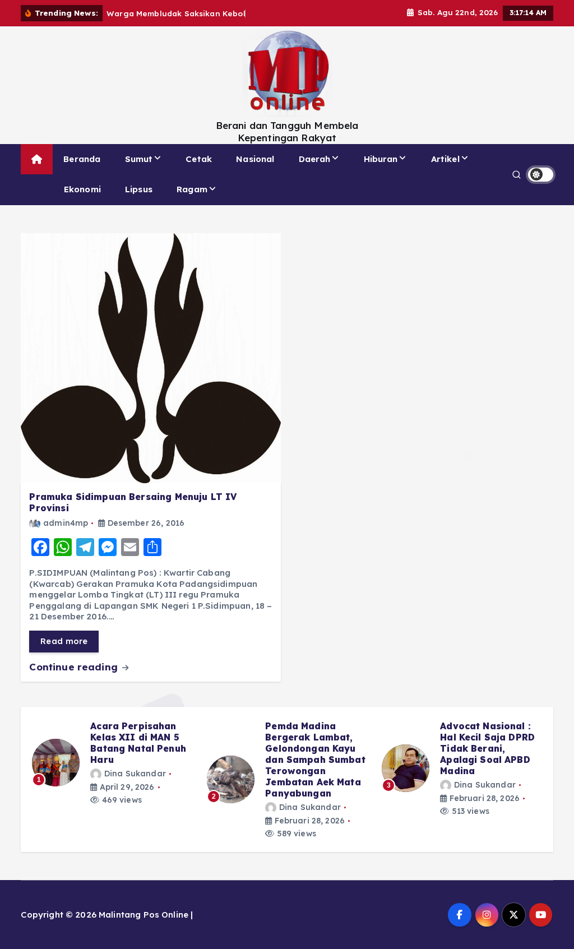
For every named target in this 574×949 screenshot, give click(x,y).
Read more (64, 641)
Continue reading (75, 667)
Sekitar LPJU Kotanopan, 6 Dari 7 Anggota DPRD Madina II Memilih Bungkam (187, 748)
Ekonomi (82, 189)
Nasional (255, 159)
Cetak (199, 159)
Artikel (445, 159)
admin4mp (65, 523)
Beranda (81, 159)
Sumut (139, 159)
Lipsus (138, 189)
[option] (162, 768)
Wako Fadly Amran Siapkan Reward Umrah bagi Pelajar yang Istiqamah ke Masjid (361, 748)
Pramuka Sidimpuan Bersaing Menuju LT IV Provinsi (133, 502)
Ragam (192, 189)
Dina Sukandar (184, 785)
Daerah (315, 159)
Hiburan (381, 159)
